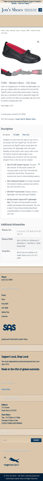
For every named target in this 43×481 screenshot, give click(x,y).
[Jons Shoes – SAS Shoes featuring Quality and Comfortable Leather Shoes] (19, 9)
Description (6, 134)
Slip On (22, 119)
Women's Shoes (15, 30)
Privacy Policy (6, 389)
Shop (7, 30)
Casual (23, 30)
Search (36, 440)
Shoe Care (26, 134)
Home (3, 30)
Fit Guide (16, 134)
